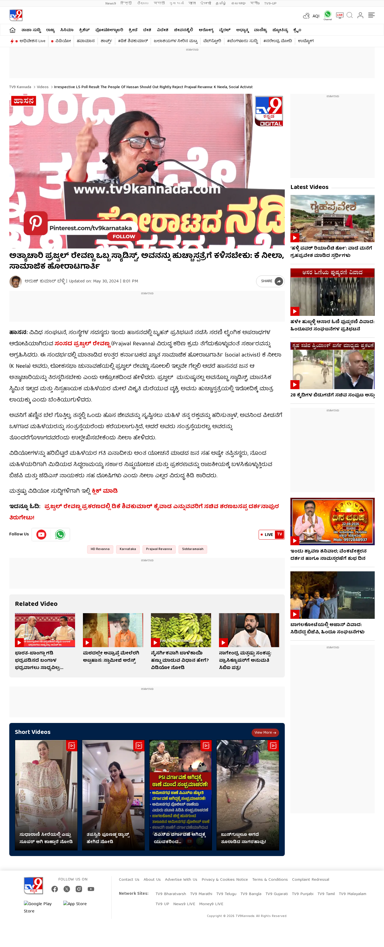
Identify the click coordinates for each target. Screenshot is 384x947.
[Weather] (306, 15)
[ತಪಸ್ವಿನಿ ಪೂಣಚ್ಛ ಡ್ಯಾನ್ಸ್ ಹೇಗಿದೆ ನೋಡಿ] (113, 795)
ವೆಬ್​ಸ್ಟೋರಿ (212, 41)
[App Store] (80, 908)
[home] (12, 30)
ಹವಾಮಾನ (86, 41)
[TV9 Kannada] (15, 15)
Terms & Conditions (270, 880)
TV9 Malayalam (352, 894)
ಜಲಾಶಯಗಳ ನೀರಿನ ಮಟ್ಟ (175, 41)
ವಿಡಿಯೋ (63, 41)
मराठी (159, 3)
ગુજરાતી (176, 3)
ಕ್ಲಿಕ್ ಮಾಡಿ (105, 491)
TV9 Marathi (201, 894)
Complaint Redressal (310, 880)
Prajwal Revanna (159, 549)
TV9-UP (270, 3)
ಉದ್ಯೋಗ (306, 41)
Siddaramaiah (193, 549)
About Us (152, 880)
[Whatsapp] (326, 15)
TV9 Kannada (20, 87)
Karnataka (128, 549)
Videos (42, 87)
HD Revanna (100, 549)
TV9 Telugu (226, 894)
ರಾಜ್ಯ (50, 30)
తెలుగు (143, 3)
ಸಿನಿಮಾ (67, 30)
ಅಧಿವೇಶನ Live (32, 41)
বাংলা (192, 3)
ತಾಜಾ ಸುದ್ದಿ (30, 30)
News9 (110, 3)
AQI (316, 16)
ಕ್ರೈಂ (297, 30)
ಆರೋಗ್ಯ (206, 30)
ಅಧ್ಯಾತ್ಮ (242, 30)
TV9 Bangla (250, 894)
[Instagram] (79, 889)
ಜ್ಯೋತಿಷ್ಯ (280, 30)
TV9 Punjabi (302, 894)
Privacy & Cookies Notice (225, 880)
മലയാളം (238, 3)
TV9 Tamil (326, 894)
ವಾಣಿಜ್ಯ (260, 30)
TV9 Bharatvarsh (170, 894)
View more (263, 732)
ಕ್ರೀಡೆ (133, 30)
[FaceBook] (54, 889)
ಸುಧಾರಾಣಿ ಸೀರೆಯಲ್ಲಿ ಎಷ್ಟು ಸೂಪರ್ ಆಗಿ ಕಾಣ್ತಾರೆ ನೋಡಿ (46, 838)
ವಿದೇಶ (162, 30)
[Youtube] (41, 535)
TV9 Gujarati (276, 894)
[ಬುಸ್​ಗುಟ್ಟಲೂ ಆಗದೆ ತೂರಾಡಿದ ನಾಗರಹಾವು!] (248, 795)
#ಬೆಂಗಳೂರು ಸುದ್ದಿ (242, 41)
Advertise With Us (181, 880)
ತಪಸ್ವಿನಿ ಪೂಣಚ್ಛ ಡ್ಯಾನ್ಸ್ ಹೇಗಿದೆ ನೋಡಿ (108, 838)
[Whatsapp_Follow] (60, 535)
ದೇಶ (147, 30)
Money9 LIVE (211, 904)
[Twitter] (67, 889)
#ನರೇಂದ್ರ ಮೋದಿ (277, 41)
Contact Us (129, 880)
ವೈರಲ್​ (225, 30)
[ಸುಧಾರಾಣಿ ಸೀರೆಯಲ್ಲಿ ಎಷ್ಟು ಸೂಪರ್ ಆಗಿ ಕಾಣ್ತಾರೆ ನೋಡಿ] (46, 795)
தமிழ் (221, 3)
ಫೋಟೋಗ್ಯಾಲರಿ (109, 30)
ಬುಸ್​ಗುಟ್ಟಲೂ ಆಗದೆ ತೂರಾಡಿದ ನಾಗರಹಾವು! (243, 838)
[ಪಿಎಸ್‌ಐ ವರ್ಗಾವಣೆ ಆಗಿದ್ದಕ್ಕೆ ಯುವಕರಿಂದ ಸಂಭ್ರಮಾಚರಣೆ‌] (181, 795)
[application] (147, 171)
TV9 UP (162, 904)
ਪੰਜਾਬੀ (205, 3)
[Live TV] (338, 15)
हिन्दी (127, 3)
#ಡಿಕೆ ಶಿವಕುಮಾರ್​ (133, 41)
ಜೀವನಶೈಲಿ (183, 30)
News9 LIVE (184, 904)
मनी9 (255, 3)
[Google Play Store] (40, 908)
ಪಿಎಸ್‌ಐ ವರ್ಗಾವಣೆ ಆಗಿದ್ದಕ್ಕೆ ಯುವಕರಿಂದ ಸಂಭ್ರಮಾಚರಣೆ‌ (179, 838)
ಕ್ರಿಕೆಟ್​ (84, 30)
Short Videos (33, 732)
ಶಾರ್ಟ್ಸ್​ (106, 41)
